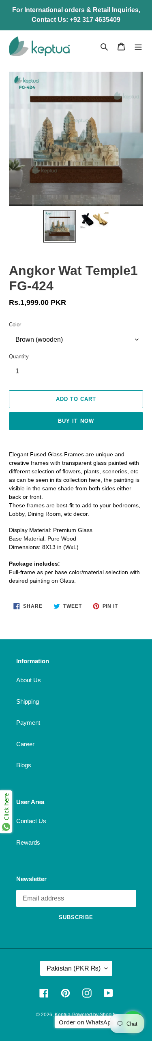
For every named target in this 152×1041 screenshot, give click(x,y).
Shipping (27, 701)
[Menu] (138, 46)
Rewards (28, 842)
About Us (28, 680)
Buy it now (76, 421)
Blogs (23, 765)
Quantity (19, 356)
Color (15, 324)
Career (25, 744)
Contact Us (31, 820)
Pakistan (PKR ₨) (74, 968)
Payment (28, 722)
